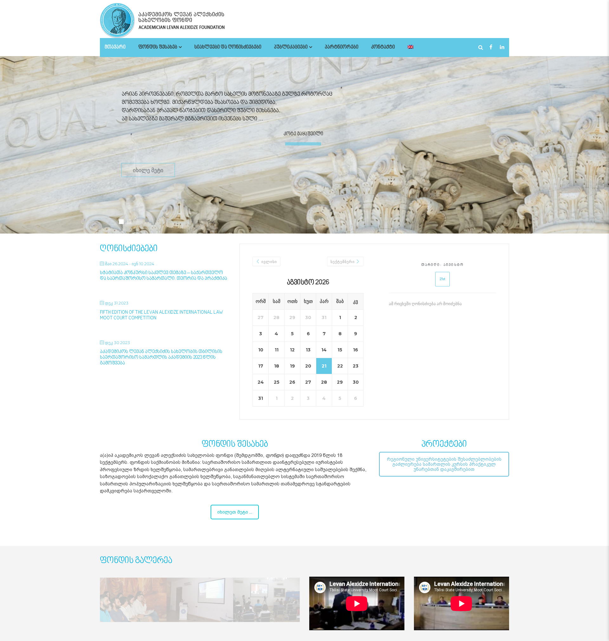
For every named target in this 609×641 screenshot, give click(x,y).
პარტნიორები (341, 47)
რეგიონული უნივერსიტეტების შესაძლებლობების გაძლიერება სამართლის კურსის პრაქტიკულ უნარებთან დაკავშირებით (444, 464)
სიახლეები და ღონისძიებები (227, 47)
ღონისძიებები (129, 249)
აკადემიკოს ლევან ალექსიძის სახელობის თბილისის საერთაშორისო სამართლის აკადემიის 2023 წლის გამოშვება (161, 357)
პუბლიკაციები (291, 47)
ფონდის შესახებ (157, 47)
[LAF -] (179, 20)
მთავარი (115, 47)
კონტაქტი (383, 47)
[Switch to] (410, 47)
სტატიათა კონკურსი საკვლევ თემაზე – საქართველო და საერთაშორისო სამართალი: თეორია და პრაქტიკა (163, 276)
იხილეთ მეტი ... (234, 512)
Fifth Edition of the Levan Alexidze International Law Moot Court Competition (161, 315)
